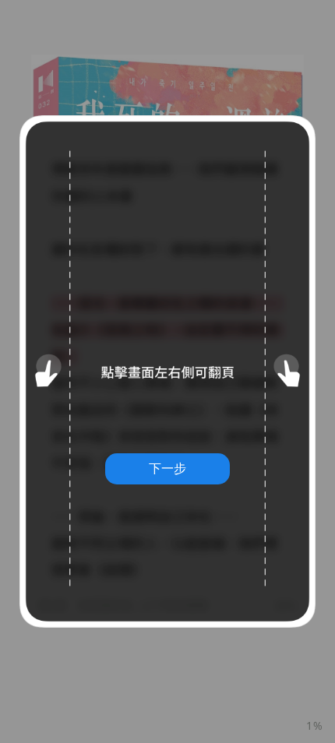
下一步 (167, 468)
